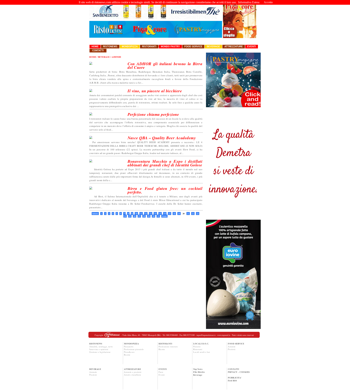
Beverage (213, 46)
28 (144, 216)
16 (165, 213)
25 (130, 216)
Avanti (164, 216)
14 (155, 213)
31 (158, 216)
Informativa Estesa (248, 2)
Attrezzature (233, 46)
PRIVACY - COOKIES (239, 372)
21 (188, 213)
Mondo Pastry (170, 46)
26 (134, 216)
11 (141, 213)
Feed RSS (232, 380)
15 (160, 213)
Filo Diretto (199, 372)
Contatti (98, 50)
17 (169, 213)
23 (198, 213)
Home (95, 46)
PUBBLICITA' (235, 377)
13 (150, 213)
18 (174, 213)
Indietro (95, 213)
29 (149, 216)
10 (136, 213)
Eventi (251, 46)
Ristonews (110, 46)
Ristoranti (149, 46)
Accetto (268, 2)
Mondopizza (130, 46)
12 (146, 213)
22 (193, 213)
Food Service (193, 46)
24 (125, 216)
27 (139, 216)
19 (179, 213)
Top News (197, 369)
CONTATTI (233, 369)
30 (153, 216)
